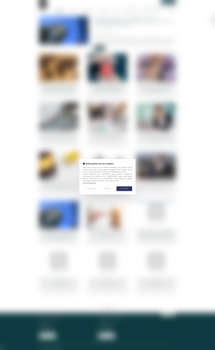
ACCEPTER (124, 188)
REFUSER (107, 189)
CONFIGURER (91, 189)
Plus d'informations (89, 183)
